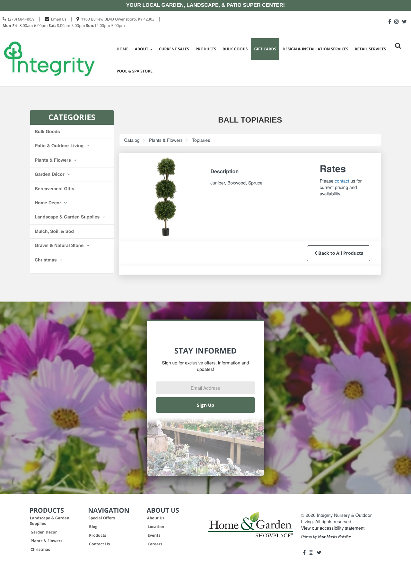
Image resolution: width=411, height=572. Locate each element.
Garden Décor (50, 174)
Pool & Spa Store (135, 71)
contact (342, 180)
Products (206, 49)
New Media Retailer (334, 536)
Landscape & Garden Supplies (68, 217)
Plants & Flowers (53, 160)
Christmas (46, 260)
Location (156, 526)
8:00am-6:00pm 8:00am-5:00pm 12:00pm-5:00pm (64, 25)
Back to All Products (340, 253)
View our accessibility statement (333, 528)
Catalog (132, 140)
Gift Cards (265, 49)
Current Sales (174, 49)
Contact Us (99, 544)
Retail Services (370, 49)
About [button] (142, 49)
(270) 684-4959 (21, 19)
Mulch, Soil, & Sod (54, 231)
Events (154, 535)
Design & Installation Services (315, 49)
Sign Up (205, 405)
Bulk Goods (235, 49)
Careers (155, 544)
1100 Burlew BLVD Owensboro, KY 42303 (117, 19)
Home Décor (48, 203)
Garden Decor (44, 532)
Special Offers (101, 518)
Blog (93, 526)
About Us (156, 518)
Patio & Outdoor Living (60, 145)
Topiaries (201, 140)
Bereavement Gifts (54, 188)
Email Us (58, 19)
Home (122, 49)
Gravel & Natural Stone (60, 245)
